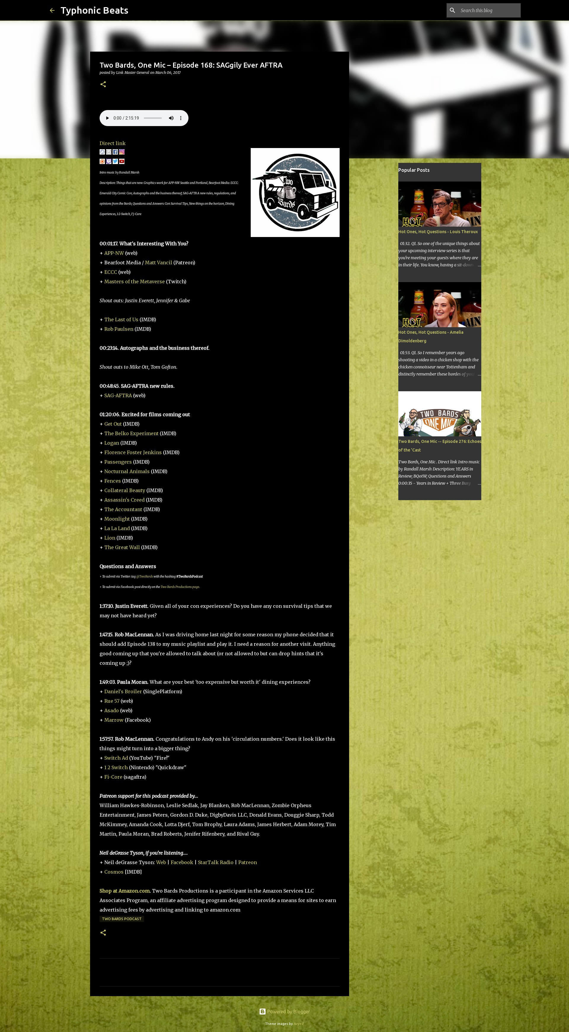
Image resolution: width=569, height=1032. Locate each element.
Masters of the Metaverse (134, 281)
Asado (111, 710)
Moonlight (117, 519)
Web (161, 862)
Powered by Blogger (288, 1011)
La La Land (117, 528)
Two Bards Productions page (180, 587)
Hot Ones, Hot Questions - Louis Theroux (438, 231)
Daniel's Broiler (123, 691)
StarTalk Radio (216, 862)
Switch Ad (116, 758)
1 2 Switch (116, 767)
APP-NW (114, 253)
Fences (112, 481)
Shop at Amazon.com (125, 891)
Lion (109, 538)
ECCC (110, 272)
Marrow (114, 720)
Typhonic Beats (94, 10)
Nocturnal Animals (127, 471)
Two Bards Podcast (122, 919)
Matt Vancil (159, 262)
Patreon (247, 862)
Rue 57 (112, 701)
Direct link (113, 143)
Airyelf (299, 1023)
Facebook (182, 862)
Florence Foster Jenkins (133, 452)
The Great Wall (122, 547)
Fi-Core (113, 777)
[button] (103, 85)
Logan (111, 443)
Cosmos (114, 872)
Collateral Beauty (125, 490)
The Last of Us (121, 319)
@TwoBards (144, 576)
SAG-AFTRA (118, 395)
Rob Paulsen (118, 329)
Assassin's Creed (124, 500)
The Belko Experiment (131, 433)
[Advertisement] (379, 256)
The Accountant (123, 509)
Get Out (113, 424)
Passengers (118, 462)
